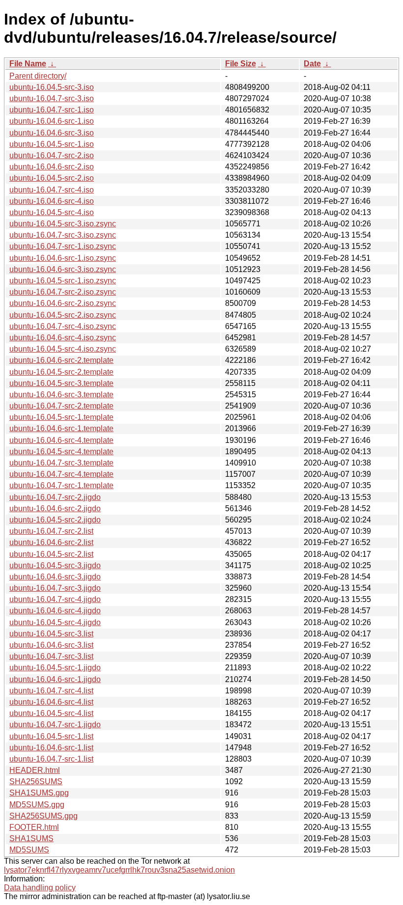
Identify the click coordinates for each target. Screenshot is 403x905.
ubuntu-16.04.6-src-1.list (51, 747)
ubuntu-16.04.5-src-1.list (51, 736)
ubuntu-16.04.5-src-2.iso (51, 178)
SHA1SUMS (31, 838)
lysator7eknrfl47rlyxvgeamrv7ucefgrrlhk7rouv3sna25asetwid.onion (119, 870)
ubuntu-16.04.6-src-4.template (61, 440)
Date (312, 63)
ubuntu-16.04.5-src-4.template (61, 451)
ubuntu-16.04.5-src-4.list (51, 713)
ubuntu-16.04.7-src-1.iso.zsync (62, 246)
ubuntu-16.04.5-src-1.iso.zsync (62, 280)
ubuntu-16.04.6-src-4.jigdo (55, 610)
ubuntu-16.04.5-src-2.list (51, 554)
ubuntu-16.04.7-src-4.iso (51, 190)
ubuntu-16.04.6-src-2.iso (51, 167)
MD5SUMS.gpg (36, 804)
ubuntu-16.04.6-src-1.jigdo (55, 679)
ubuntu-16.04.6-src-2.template (61, 360)
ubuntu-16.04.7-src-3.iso (51, 98)
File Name (27, 63)
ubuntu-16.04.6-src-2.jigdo (55, 508)
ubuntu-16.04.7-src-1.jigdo (55, 724)
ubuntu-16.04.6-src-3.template (61, 394)
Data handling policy (40, 887)
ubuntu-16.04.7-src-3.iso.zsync (62, 235)
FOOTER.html (34, 827)
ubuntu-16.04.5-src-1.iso (51, 144)
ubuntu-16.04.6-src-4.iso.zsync (62, 337)
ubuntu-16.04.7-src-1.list (51, 759)
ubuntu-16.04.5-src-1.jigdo (55, 667)
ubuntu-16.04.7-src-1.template (61, 485)
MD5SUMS (29, 850)
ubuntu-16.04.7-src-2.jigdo (55, 497)
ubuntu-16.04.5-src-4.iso (51, 212)
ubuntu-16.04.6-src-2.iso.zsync (62, 303)
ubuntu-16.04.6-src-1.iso (51, 121)
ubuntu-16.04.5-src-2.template (61, 372)
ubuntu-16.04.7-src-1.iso (51, 110)
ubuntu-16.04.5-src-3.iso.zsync (62, 223)
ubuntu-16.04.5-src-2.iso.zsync (62, 315)
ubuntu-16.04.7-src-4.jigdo (55, 599)
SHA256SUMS (35, 781)
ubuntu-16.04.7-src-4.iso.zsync (62, 326)
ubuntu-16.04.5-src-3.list (51, 634)
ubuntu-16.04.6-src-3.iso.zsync (62, 269)
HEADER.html (34, 770)
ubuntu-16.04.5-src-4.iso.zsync (62, 349)
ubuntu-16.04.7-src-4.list (51, 690)
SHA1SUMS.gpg (39, 793)
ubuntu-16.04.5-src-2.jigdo (55, 520)
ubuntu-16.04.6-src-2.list (51, 542)
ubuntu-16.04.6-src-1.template (61, 428)
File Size (240, 63)
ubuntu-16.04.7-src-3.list (51, 656)
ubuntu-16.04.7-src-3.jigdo (55, 588)
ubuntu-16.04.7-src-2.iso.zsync (62, 292)
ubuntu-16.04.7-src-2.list (51, 531)
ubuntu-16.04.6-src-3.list (51, 645)
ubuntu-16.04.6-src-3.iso (51, 133)
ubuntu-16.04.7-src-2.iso (51, 155)
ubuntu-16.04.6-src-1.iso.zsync (62, 258)
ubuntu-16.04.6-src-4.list (51, 702)
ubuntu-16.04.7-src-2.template (61, 406)
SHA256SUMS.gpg (43, 816)
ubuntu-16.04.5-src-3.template (61, 383)
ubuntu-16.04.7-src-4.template (61, 474)
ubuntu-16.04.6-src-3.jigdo (55, 577)
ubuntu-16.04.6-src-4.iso (51, 201)
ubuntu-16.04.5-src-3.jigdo (55, 565)
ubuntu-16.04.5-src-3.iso (51, 87)
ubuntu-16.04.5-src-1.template (61, 417)
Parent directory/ (37, 76)
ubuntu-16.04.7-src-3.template (61, 463)
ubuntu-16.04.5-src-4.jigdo (55, 622)
